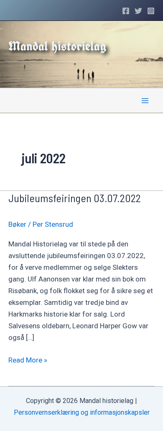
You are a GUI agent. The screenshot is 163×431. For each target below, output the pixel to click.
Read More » (27, 360)
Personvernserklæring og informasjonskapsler (82, 412)
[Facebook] (126, 11)
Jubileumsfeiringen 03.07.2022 (74, 197)
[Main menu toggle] (145, 100)
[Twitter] (138, 11)
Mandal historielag (57, 46)
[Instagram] (151, 11)
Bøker (17, 224)
